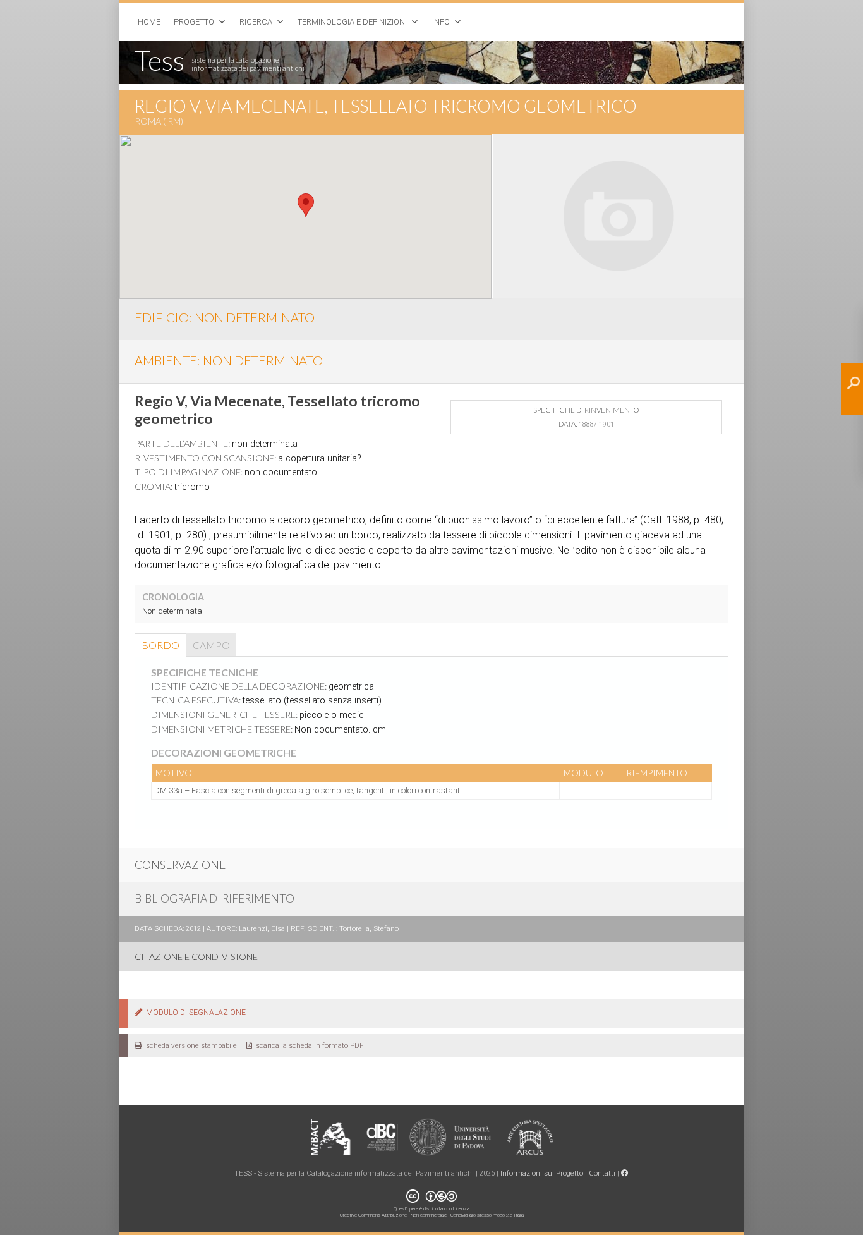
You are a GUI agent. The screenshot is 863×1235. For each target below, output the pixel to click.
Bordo (160, 645)
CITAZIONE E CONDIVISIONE (196, 956)
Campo (211, 645)
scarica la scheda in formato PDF (308, 1045)
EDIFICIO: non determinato (225, 317)
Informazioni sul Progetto (541, 1173)
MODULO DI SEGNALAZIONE (194, 1012)
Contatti (602, 1173)
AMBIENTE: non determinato (229, 360)
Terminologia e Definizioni (352, 22)
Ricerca (255, 22)
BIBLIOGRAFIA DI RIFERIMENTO (214, 898)
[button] (306, 205)
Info (441, 22)
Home (149, 22)
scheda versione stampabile (189, 1045)
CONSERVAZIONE (180, 865)
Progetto (194, 22)
